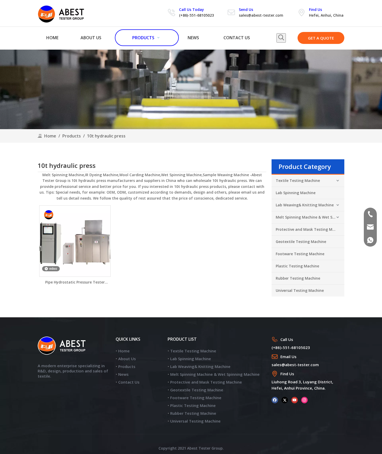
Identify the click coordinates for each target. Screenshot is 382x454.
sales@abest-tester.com (261, 15)
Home (124, 350)
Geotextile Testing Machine (301, 241)
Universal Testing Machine (300, 290)
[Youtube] (294, 399)
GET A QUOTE (321, 38)
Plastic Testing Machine (297, 266)
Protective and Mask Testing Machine (310, 229)
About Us (127, 358)
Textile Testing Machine (298, 180)
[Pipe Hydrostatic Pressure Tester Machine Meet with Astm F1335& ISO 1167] (74, 240)
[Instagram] (304, 399)
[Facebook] (275, 399)
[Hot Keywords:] (281, 38)
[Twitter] (284, 399)
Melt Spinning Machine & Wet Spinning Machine (310, 217)
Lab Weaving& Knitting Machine (305, 204)
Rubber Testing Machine (298, 278)
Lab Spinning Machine (295, 192)
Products (126, 366)
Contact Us (129, 382)
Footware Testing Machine (300, 253)
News (123, 374)
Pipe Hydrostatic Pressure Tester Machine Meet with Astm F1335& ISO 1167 (75, 282)
